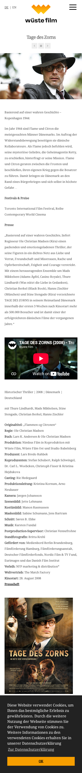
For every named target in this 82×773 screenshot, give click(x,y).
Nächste (48, 46)
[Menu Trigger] (72, 6)
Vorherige (34, 46)
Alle (41, 46)
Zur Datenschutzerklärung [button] (31, 749)
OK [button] (41, 761)
